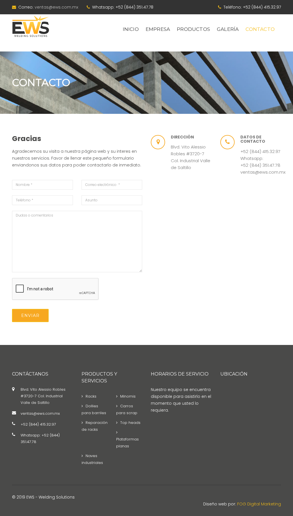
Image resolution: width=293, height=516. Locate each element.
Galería (228, 29)
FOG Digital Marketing (259, 504)
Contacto (260, 29)
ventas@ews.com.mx (56, 7)
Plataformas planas (127, 442)
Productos (193, 29)
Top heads (130, 422)
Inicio (131, 29)
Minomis (128, 396)
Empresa (158, 29)
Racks (91, 396)
